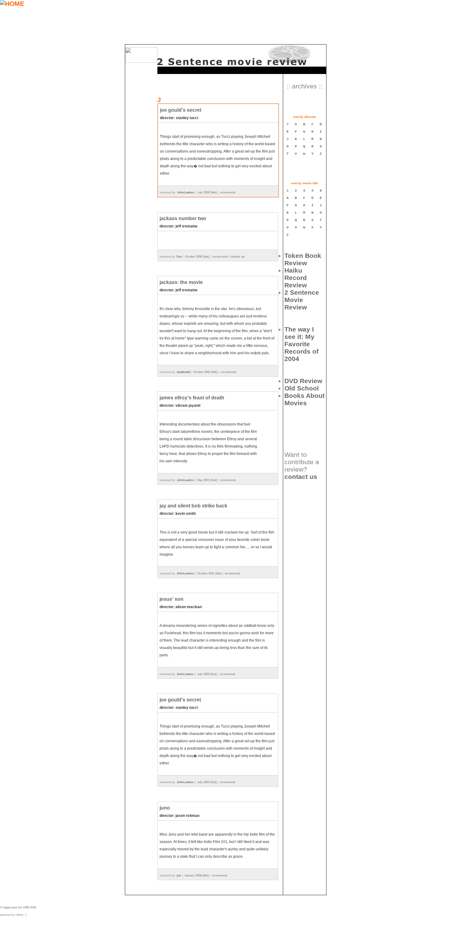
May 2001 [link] (207, 480)
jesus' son (171, 599)
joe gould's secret (180, 110)
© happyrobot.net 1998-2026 (18, 907)
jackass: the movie (181, 282)
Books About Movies (304, 399)
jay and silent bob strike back (193, 505)
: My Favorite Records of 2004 (301, 344)
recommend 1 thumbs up (229, 256)
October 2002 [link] (205, 372)
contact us (300, 476)
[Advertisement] (303, 522)
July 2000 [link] (207, 192)
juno (165, 807)
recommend (227, 192)
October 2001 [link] (209, 573)
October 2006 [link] (197, 256)
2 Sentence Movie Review (301, 300)
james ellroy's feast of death (192, 397)
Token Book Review (302, 259)
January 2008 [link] (196, 875)
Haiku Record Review (295, 278)
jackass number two (183, 218)
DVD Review (303, 380)
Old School (301, 388)
